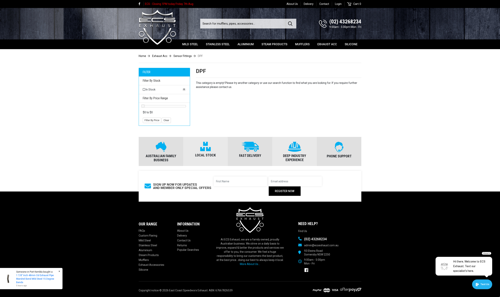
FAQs (142, 230)
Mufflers (302, 44)
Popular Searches (188, 249)
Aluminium (246, 44)
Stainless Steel (218, 44)
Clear (166, 120)
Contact (324, 3)
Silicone (351, 44)
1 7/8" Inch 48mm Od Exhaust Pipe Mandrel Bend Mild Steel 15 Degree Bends (35, 279)
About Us (292, 3)
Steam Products (274, 44)
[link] (141, 4)
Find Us (302, 231)
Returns (182, 245)
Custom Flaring (148, 235)
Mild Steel (190, 44)
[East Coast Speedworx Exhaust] (157, 26)
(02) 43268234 (345, 21)
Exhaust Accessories (151, 264)
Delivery (308, 3)
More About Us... (250, 264)
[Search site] (291, 23)
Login (338, 3)
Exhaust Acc (327, 44)
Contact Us (184, 240)
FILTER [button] (146, 72)
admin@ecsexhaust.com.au (321, 245)
